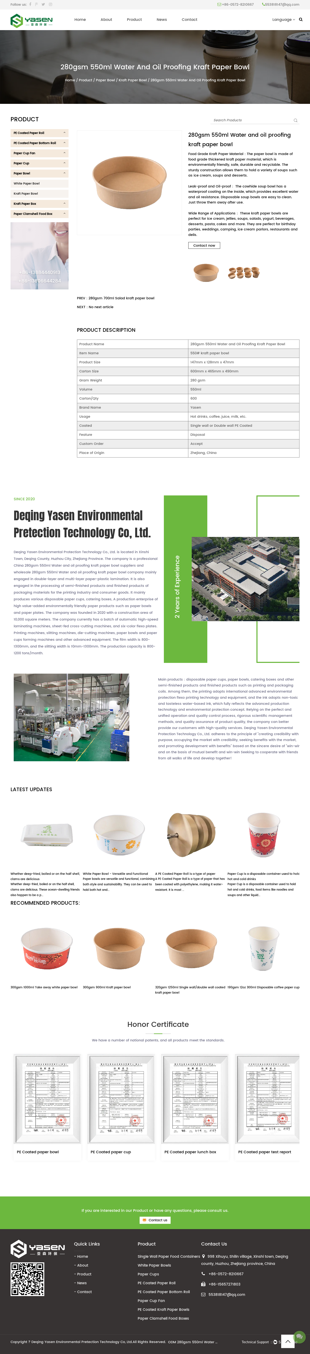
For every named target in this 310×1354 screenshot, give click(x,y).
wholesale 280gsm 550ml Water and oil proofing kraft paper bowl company (79, 572)
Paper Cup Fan (24, 153)
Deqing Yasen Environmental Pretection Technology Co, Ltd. (82, 1342)
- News (80, 1283)
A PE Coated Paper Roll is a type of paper (185, 873)
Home (80, 20)
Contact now (204, 245)
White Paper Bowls (154, 1265)
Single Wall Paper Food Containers (169, 1257)
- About (81, 1265)
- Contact (83, 1292)
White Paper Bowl (27, 183)
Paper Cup (21, 163)
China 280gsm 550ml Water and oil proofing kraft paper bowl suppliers (75, 565)
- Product (82, 1274)
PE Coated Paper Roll (29, 133)
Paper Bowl (105, 80)
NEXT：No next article (95, 307)
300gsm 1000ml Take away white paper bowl (44, 987)
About (106, 20)
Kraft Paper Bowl (133, 80)
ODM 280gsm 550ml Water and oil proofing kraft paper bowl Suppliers (193, 1342)
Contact (189, 20)
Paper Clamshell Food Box (33, 213)
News (162, 20)
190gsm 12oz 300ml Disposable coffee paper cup (263, 987)
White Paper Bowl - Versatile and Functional (115, 873)
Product (134, 20)
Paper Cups (148, 1274)
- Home (81, 1257)
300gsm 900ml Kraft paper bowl (107, 987)
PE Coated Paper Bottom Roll (35, 143)
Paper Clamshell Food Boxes (163, 1319)
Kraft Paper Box (25, 203)
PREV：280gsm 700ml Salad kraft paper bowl (115, 298)
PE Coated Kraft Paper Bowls (163, 1310)
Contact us (157, 1220)
